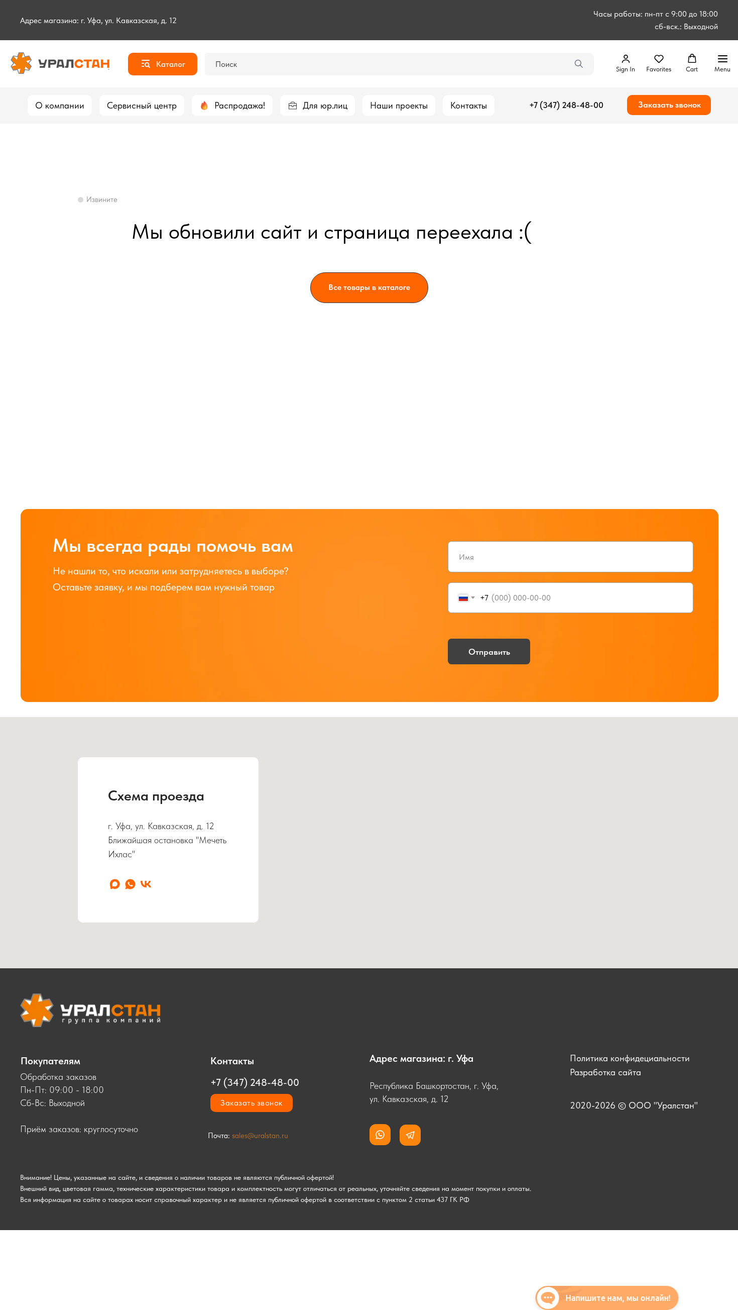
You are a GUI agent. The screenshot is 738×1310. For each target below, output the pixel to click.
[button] (625, 63)
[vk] (146, 884)
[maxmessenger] (114, 884)
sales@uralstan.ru (260, 1135)
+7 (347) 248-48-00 (566, 105)
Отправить (489, 652)
